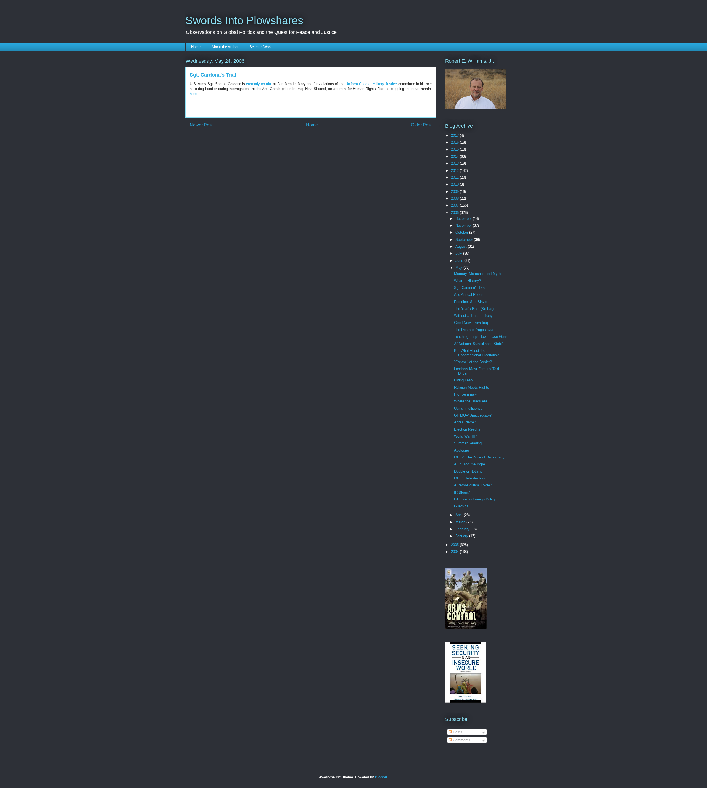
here (193, 94)
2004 (455, 552)
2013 (455, 163)
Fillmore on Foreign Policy (475, 499)
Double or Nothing (468, 471)
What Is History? (467, 281)
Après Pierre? (465, 422)
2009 (455, 191)
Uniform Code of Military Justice (371, 84)
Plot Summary (465, 394)
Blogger (381, 777)
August (461, 246)
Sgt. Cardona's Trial (470, 288)
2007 (455, 205)
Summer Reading (468, 443)
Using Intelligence (468, 408)
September (464, 240)
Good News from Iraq (471, 323)
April (459, 515)
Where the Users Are (470, 401)
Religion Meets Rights (471, 387)
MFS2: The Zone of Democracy (479, 457)
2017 (455, 135)
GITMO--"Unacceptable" (473, 415)
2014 (455, 156)
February (463, 529)
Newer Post (201, 125)
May (459, 267)
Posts (457, 732)
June (459, 261)
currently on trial (259, 84)
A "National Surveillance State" (478, 344)
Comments (461, 740)
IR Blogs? (462, 492)
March (460, 522)
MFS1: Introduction (469, 478)
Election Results (467, 429)
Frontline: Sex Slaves (471, 302)
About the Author (225, 47)
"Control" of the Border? (473, 362)
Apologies (462, 450)
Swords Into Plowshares (244, 20)
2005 (455, 545)
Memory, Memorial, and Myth (477, 274)
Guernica (461, 506)
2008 (455, 198)
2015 (455, 149)
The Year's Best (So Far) (474, 309)
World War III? (465, 436)
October (462, 232)
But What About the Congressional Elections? (476, 353)
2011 (455, 177)
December (464, 219)
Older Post (421, 125)
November (464, 225)
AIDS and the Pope (469, 464)
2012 (455, 170)
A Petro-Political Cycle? (473, 485)
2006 (455, 212)
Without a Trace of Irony (473, 315)
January (462, 536)
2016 (455, 142)
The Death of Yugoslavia (473, 330)
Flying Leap (463, 380)
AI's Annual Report (469, 294)
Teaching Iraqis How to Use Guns (481, 336)
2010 (455, 184)
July (459, 253)
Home (196, 47)
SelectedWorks (261, 47)
